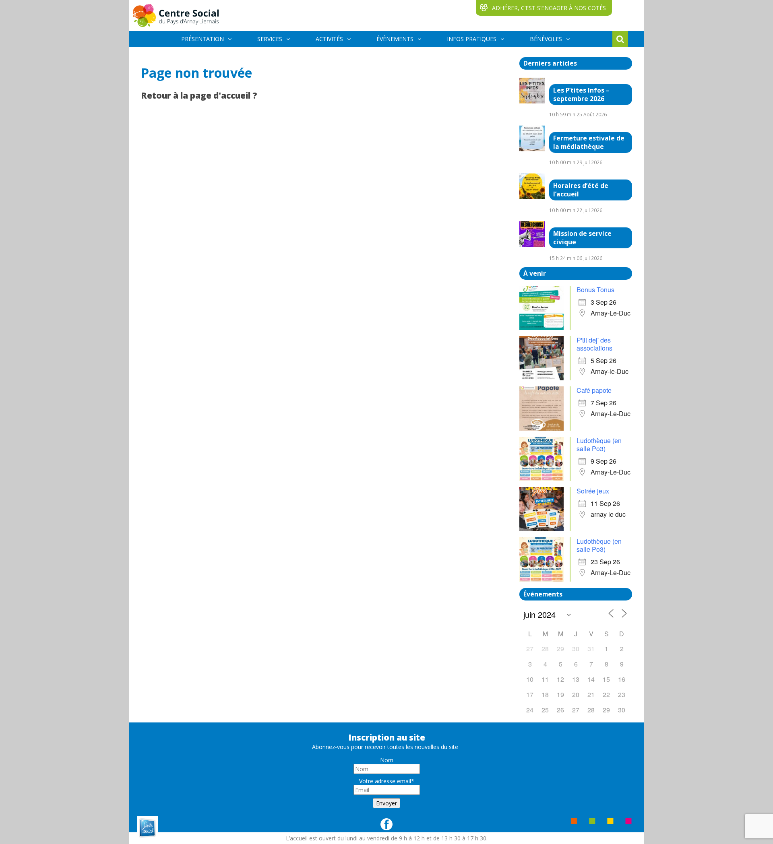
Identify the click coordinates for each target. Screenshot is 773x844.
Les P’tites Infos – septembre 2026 (581, 94)
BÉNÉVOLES (546, 39)
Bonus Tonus (595, 289)
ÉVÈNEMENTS (394, 39)
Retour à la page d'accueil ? (199, 95)
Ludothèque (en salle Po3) (599, 444)
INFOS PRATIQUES (471, 39)
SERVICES (269, 39)
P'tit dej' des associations (594, 344)
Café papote (594, 390)
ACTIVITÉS (329, 39)
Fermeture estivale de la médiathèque (588, 142)
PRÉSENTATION (202, 39)
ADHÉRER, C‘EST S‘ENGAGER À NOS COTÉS (549, 8)
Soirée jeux (593, 490)
